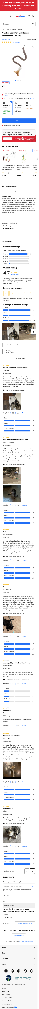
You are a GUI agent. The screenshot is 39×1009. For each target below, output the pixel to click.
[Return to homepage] (20, 16)
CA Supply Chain (6, 1001)
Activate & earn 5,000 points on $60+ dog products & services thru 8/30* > (18, 5)
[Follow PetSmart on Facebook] (6, 971)
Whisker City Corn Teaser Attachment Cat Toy (23, 167)
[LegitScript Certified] (9, 978)
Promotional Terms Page (26, 941)
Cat (3, 29)
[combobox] (19, 24)
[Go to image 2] (17, 80)
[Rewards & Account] (10, 16)
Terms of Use (5, 991)
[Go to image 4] (20, 80)
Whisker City (6, 39)
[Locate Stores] (29, 16)
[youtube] (31, 971)
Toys (7, 29)
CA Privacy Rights (7, 1004)
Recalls (4, 988)
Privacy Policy (6, 994)
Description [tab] (19, 192)
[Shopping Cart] (33, 16)
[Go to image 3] (18, 80)
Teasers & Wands (16, 29)
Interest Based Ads (7, 997)
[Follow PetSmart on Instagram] (12, 971)
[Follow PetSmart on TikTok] (25, 971)
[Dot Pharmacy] (23, 978)
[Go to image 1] (15, 80)
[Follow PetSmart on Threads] (18, 971)
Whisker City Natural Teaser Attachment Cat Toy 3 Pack (8, 167)
